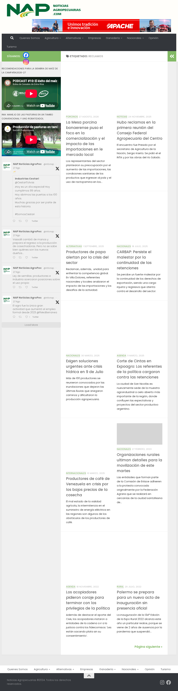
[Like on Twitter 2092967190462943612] (27, 287)
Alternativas (73, 38)
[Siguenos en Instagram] (162, 682)
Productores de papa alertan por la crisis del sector (87, 257)
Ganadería (113, 38)
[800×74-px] (101, 25)
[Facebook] (26, 55)
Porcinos (72, 116)
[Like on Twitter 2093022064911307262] (27, 257)
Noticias (122, 116)
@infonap (49, 164)
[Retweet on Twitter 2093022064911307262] (21, 257)
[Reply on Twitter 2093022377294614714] (15, 221)
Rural (120, 586)
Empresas (94, 38)
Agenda (121, 355)
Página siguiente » (148, 647)
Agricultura (51, 38)
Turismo (12, 46)
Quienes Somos (29, 38)
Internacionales (76, 473)
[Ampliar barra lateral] (172, 56)
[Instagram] (26, 62)
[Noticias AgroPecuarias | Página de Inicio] (44, 10)
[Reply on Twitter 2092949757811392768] (15, 317)
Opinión (153, 38)
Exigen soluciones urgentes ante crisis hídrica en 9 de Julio (84, 366)
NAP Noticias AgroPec (27, 164)
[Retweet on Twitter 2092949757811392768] (21, 317)
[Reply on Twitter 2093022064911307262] (15, 257)
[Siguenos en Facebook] (168, 682)
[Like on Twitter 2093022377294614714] (27, 221)
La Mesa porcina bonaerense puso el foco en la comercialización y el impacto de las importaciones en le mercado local (85, 138)
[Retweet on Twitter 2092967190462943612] (21, 287)
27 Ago (16, 167)
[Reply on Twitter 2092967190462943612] (15, 287)
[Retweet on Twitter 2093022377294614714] (21, 221)
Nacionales (134, 38)
